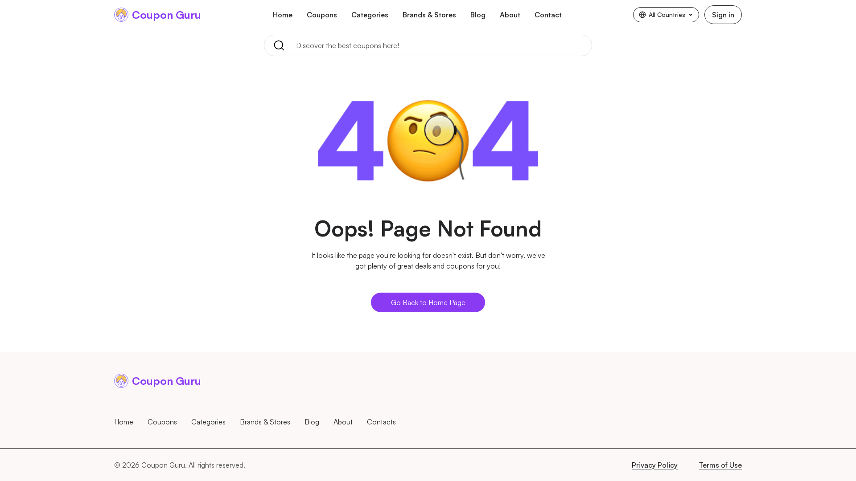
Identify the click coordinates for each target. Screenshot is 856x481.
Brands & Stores (429, 14)
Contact (548, 14)
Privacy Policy (655, 465)
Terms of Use (720, 465)
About (510, 14)
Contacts (381, 421)
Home (282, 14)
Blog (478, 14)
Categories (369, 14)
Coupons (322, 14)
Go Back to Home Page (428, 302)
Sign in (723, 14)
